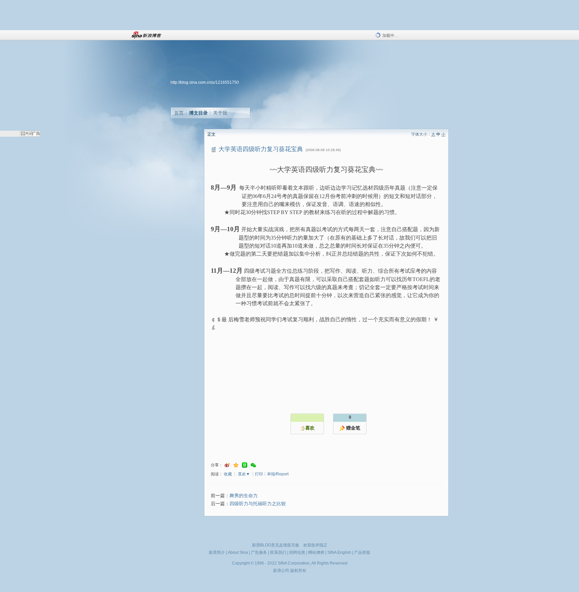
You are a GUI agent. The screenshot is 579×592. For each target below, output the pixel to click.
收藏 (228, 474)
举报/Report (277, 474)
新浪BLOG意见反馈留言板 (275, 545)
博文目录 (198, 113)
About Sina (238, 552)
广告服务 (259, 552)
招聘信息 (297, 552)
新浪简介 (217, 552)
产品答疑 (362, 552)
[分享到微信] (253, 465)
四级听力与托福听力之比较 (258, 503)
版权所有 (298, 570)
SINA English (339, 552)
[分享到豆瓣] (244, 465)
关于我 (220, 113)
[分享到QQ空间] (236, 465)
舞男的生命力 (244, 495)
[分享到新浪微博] (227, 465)
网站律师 (316, 552)
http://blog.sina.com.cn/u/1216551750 (205, 82)
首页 (179, 113)
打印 (259, 474)
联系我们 (278, 552)
